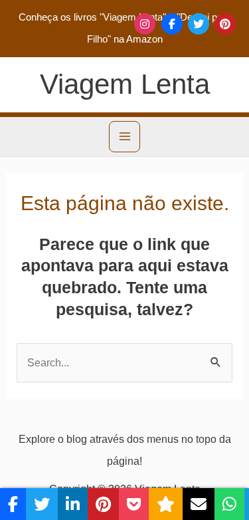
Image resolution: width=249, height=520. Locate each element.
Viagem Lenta (125, 84)
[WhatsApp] (229, 504)
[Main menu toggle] (124, 136)
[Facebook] (172, 24)
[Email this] (198, 504)
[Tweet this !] (42, 504)
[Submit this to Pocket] (134, 504)
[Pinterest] (225, 24)
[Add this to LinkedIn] (73, 504)
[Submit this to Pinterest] (103, 504)
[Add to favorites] (166, 504)
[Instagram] (144, 24)
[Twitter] (198, 24)
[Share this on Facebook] (13, 504)
